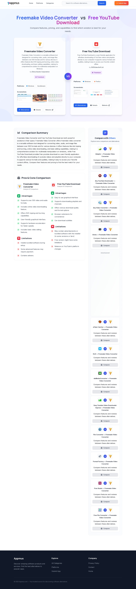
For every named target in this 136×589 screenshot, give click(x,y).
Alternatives (25, 110)
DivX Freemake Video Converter (105, 354)
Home (31, 3)
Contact (91, 567)
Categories (50, 3)
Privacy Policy (93, 563)
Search (101, 3)
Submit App (122, 3)
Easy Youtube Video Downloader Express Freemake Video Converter (105, 407)
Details (38, 110)
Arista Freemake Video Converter (105, 235)
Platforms (39, 3)
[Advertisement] (105, 284)
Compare (106, 167)
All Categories (57, 563)
